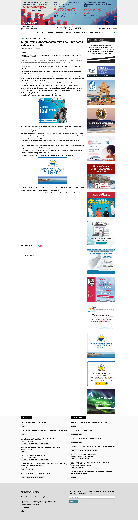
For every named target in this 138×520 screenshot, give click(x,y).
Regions (51, 32)
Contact (114, 29)
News (37, 32)
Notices (27, 29)
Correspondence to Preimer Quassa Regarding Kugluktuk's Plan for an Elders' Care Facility (44, 192)
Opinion (67, 32)
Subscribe (73, 501)
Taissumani (77, 32)
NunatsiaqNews (73, 192)
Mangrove (26, 507)
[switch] (115, 32)
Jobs (22, 29)
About (108, 29)
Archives (102, 29)
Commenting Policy (41, 497)
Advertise (34, 29)
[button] (22, 511)
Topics (43, 32)
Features (59, 32)
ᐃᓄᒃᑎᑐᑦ (97, 32)
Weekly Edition (87, 32)
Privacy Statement (27, 497)
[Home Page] (69, 28)
